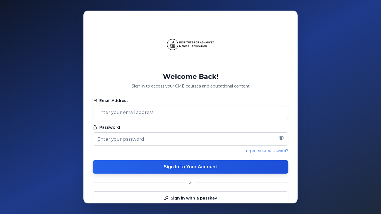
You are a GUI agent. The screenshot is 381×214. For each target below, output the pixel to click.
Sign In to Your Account (190, 166)
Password (109, 127)
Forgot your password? (265, 150)
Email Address (114, 100)
